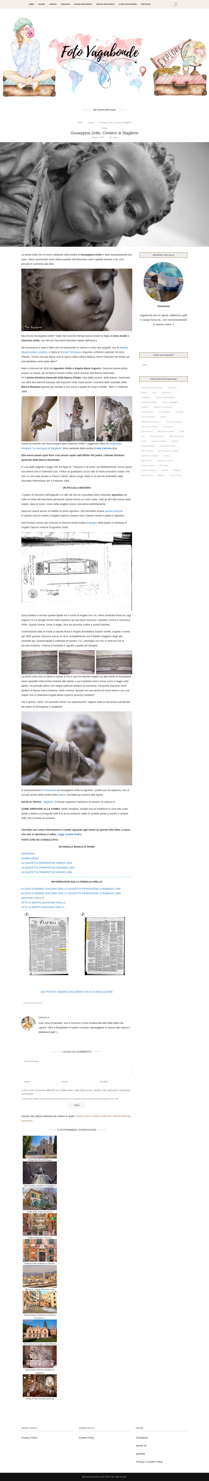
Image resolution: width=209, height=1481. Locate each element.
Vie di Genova (175, 475)
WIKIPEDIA (28, 853)
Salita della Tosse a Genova (39, 1212)
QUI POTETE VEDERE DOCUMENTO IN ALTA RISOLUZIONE (77, 991)
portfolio (140, 1453)
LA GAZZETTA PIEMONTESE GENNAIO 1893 (48, 867)
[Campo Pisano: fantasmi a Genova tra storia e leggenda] (40, 1302)
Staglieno (48, 801)
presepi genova (148, 446)
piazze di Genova (159, 441)
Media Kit (141, 1445)
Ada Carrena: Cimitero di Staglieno (39, 1186)
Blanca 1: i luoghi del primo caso (39, 1289)
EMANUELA (43, 1017)
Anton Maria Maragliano (152, 388)
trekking (177, 470)
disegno (92, 522)
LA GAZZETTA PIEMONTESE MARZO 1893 (46, 863)
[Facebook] (155, 4)
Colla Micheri (147, 412)
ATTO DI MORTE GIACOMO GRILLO (42, 907)
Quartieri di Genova (150, 456)
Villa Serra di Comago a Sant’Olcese (39, 1344)
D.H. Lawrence (164, 412)
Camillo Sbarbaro (170, 402)
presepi (174, 441)
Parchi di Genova (176, 436)
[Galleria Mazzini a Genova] (40, 1224)
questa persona (114, 511)
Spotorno (163, 465)
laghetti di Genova (174, 422)
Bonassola (146, 397)
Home (31, 4)
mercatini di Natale (166, 431)
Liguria (41, 4)
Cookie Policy (86, 1437)
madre (61, 794)
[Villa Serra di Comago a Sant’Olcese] (40, 1331)
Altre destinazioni (128, 4)
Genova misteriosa (105, 4)
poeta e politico (38, 352)
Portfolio (146, 4)
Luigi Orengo (147, 431)
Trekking (65, 4)
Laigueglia (167, 427)
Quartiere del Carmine (168, 451)
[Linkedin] (171, 340)
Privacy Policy (29, 1437)
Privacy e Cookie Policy (149, 1461)
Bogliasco (166, 392)
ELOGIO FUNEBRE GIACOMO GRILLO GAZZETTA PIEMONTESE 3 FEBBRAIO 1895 (71, 888)
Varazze (161, 475)
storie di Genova (148, 470)
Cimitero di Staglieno (32, 1003)
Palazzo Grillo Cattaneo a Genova (39, 1263)
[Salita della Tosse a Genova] (40, 1198)
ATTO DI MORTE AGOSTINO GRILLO (43, 902)
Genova (53, 4)
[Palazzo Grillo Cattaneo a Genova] (40, 1250)
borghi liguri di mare (165, 397)
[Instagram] (156, 340)
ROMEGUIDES (30, 858)
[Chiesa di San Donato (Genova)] (40, 1385)
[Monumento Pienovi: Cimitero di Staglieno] (40, 1356)
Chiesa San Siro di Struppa (40, 1160)
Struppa (164, 470)
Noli (143, 436)
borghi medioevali (149, 402)
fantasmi (179, 412)
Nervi (182, 431)
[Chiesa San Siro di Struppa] (40, 1147)
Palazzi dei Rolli (157, 436)
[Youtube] (178, 340)
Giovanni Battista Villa (151, 422)
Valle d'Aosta (147, 475)
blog (154, 392)
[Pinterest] (163, 340)
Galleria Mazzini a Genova (40, 1237)
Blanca (144, 392)
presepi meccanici (167, 446)
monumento (50, 790)
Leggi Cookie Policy (69, 834)
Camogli (144, 407)
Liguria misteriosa (83, 4)
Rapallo (167, 456)
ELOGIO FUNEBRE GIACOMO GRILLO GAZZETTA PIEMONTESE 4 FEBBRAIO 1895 (71, 893)
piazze (144, 441)
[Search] (165, 4)
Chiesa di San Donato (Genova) (39, 1398)
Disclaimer (142, 1437)
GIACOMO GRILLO (33, 898)
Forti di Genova (148, 417)
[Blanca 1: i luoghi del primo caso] (40, 1276)
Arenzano (172, 388)
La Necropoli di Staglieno (47, 448)
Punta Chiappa (147, 451)
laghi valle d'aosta (149, 427)
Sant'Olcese (146, 461)
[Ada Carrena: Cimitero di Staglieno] (40, 1172)
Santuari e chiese (164, 461)
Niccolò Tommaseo (71, 352)
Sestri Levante (147, 465)
